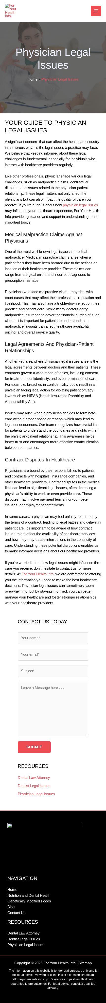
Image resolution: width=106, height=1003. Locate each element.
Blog (11, 907)
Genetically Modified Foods (29, 901)
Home (32, 79)
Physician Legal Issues (36, 794)
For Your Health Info (37, 574)
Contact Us (16, 913)
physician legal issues (80, 205)
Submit (34, 747)
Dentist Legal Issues (34, 786)
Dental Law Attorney (34, 778)
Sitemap (85, 963)
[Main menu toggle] (96, 11)
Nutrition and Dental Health (28, 895)
